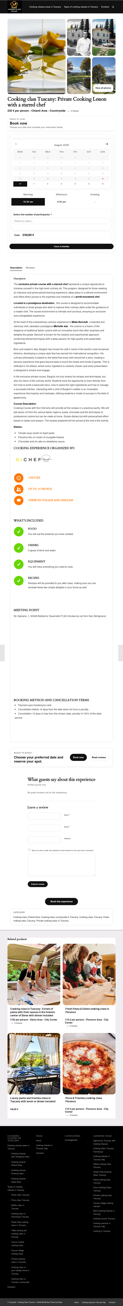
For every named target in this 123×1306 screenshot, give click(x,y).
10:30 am (28, 201)
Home (38, 1140)
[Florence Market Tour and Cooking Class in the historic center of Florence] (120, 653)
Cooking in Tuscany (101, 1231)
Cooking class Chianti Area (26, 916)
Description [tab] (16, 267)
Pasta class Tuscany (20, 1194)
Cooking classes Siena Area (18, 1180)
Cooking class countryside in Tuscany (59, 916)
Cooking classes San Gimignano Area (20, 1155)
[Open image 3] (104, 37)
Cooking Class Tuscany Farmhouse (103, 1150)
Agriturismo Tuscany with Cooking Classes (104, 1142)
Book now (78, 757)
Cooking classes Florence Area (18, 1172)
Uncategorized (71, 1139)
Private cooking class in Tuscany (52, 920)
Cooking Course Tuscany (104, 1218)
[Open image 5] (104, 75)
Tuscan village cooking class (17, 1252)
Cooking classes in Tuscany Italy (44, 1147)
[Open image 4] (78, 75)
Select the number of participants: (32, 214)
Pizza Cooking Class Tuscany (102, 1189)
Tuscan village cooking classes (103, 1205)
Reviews (30, 267)
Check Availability (61, 246)
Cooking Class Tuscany (26, 1302)
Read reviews (99, 757)
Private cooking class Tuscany (102, 1197)
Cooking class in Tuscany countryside (20, 1280)
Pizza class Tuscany (20, 1200)
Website (67, 838)
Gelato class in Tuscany (17, 1207)
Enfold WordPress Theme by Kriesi (49, 1302)
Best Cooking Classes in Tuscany (104, 1212)
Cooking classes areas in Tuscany (18, 1147)
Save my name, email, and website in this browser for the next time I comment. (63, 850)
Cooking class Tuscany (90, 916)
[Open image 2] (78, 37)
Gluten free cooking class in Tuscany (19, 1224)
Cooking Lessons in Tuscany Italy (101, 1225)
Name (67, 814)
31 (20, 184)
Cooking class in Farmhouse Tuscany (20, 1215)
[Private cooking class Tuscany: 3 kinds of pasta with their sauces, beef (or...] (2, 653)
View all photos (103, 88)
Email (67, 826)
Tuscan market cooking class (17, 1243)
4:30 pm (61, 201)
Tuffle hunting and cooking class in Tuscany (19, 1233)
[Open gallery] (37, 56)
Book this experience (62, 901)
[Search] (113, 6)
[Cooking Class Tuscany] (15, 6)
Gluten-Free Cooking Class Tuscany (102, 1173)
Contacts (11, 1286)
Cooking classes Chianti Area (18, 1163)
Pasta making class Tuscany (102, 1181)
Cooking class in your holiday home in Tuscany (20, 1270)
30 (103, 179)
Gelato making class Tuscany (102, 1166)
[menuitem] (45, 6)
